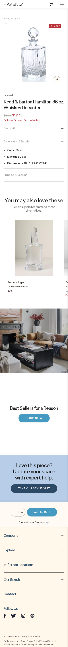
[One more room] (22, 512)
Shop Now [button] (34, 418)
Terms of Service (47, 641)
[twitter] (13, 615)
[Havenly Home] (13, 4)
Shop (6, 18)
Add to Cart (42, 512)
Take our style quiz (34, 488)
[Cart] (51, 4)
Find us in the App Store (14, 641)
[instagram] (23, 615)
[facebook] (5, 615)
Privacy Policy (33, 641)
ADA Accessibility (12, 644)
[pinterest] (32, 615)
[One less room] (14, 512)
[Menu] (60, 4)
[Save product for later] (6, 26)
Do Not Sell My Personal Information (37, 644)
